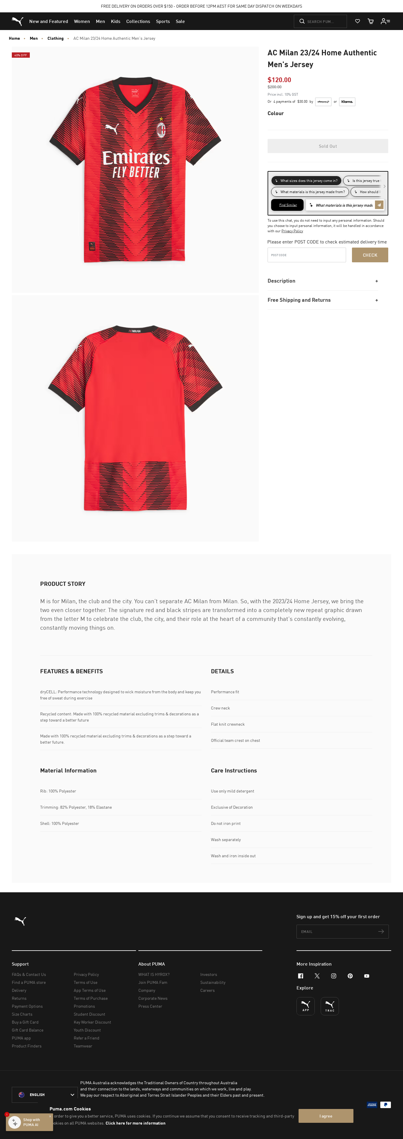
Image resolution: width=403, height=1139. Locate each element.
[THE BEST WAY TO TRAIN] (330, 1006)
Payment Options (27, 1006)
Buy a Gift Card (25, 1021)
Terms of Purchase (91, 998)
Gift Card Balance (27, 1029)
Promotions (84, 1006)
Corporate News (153, 998)
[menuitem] (48, 21)
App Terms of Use (90, 990)
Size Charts (22, 1014)
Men (34, 38)
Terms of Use (85, 982)
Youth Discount (87, 1029)
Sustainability (212, 982)
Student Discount (89, 1014)
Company (146, 990)
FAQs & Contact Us (29, 974)
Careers (207, 990)
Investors (208, 974)
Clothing (55, 38)
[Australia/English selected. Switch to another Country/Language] (45, 1094)
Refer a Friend (86, 1037)
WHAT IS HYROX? (154, 974)
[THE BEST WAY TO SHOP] (305, 1006)
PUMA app (21, 1037)
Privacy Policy (292, 231)
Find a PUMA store (29, 982)
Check (370, 255)
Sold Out (328, 146)
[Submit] (302, 21)
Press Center (150, 1006)
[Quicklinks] (385, 21)
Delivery (19, 990)
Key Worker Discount (92, 1021)
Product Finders (27, 1045)
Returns (19, 998)
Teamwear (83, 1045)
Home (14, 38)
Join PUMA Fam (152, 982)
